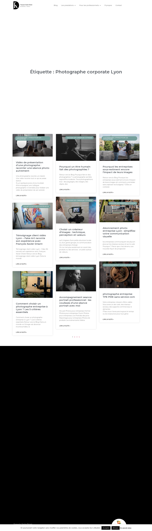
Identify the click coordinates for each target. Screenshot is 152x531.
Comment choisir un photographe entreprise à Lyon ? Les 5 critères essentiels (32, 307)
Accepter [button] (106, 528)
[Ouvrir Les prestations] (75, 5)
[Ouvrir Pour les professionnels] (100, 5)
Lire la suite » (21, 195)
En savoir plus (125, 528)
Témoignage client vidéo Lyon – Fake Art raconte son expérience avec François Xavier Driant (31, 239)
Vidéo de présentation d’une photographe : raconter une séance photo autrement (32, 166)
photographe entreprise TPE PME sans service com (119, 295)
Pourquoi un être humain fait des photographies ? (74, 168)
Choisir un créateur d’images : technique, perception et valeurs (72, 232)
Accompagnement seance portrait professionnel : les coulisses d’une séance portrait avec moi (75, 301)
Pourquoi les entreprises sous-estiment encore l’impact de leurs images (118, 169)
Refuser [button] (115, 528)
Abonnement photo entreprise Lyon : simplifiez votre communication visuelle (119, 232)
